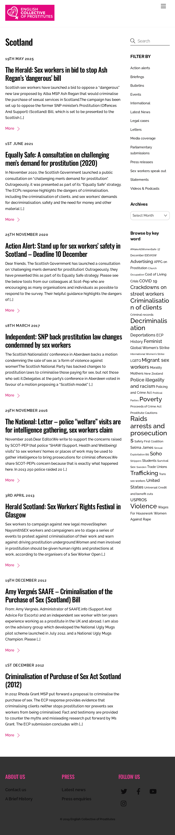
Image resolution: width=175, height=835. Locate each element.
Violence (143, 506)
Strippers (135, 460)
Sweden (141, 467)
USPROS (138, 499)
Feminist (153, 341)
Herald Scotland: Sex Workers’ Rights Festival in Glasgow (63, 510)
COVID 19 (148, 280)
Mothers (136, 373)
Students (149, 461)
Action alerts (140, 68)
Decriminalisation (148, 324)
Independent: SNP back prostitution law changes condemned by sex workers (63, 340)
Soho (156, 454)
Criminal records (141, 314)
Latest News (140, 112)
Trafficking (144, 473)
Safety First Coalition (148, 441)
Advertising (141, 261)
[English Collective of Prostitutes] (29, 19)
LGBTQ (135, 360)
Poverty (150, 399)
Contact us (15, 789)
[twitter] (124, 791)
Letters (136, 130)
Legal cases (139, 121)
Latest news (74, 789)
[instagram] (124, 803)
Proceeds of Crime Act (146, 406)
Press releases (141, 162)
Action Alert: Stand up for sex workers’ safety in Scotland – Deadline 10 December (62, 249)
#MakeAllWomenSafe (143, 249)
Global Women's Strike (149, 348)
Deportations (142, 335)
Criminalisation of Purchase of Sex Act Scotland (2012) (63, 680)
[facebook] (139, 791)
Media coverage (143, 138)
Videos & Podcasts (144, 188)
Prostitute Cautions (143, 413)
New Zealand (153, 373)
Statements (139, 180)
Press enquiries (76, 798)
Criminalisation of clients (149, 304)
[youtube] (154, 791)
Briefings (137, 77)
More (9, 128)
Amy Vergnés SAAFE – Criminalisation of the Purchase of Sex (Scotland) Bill (58, 595)
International (140, 103)
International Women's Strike (147, 354)
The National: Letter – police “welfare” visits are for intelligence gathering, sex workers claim (63, 425)
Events (135, 94)
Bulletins (137, 86)
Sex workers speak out (148, 171)
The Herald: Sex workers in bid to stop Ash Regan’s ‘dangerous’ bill (56, 73)
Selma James (141, 447)
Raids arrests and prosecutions (148, 429)
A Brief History (19, 798)
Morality (156, 367)
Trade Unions (157, 467)
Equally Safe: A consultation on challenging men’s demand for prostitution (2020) (57, 158)
